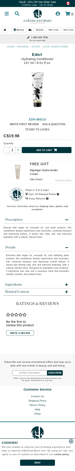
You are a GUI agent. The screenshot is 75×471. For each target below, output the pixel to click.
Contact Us (37, 396)
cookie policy (61, 454)
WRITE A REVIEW (20, 333)
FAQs (37, 413)
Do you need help (38, 40)
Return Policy (38, 405)
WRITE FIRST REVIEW (24, 124)
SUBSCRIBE (55, 372)
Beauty (20, 30)
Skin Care (53, 30)
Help (37, 409)
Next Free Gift (62, 180)
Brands (40, 30)
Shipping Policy (37, 400)
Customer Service (38, 389)
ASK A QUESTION (53, 124)
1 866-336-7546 (39, 37)
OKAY (37, 462)
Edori (37, 54)
